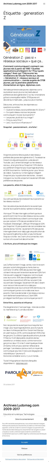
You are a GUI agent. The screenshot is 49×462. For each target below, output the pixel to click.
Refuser (24, 448)
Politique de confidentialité (35, 459)
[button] (45, 419)
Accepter (24, 442)
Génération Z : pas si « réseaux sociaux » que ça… (23, 59)
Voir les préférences (24, 455)
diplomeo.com (21, 363)
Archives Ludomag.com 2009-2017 (20, 3)
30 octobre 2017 (9, 384)
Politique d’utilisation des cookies (15, 459)
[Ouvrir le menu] (44, 3)
